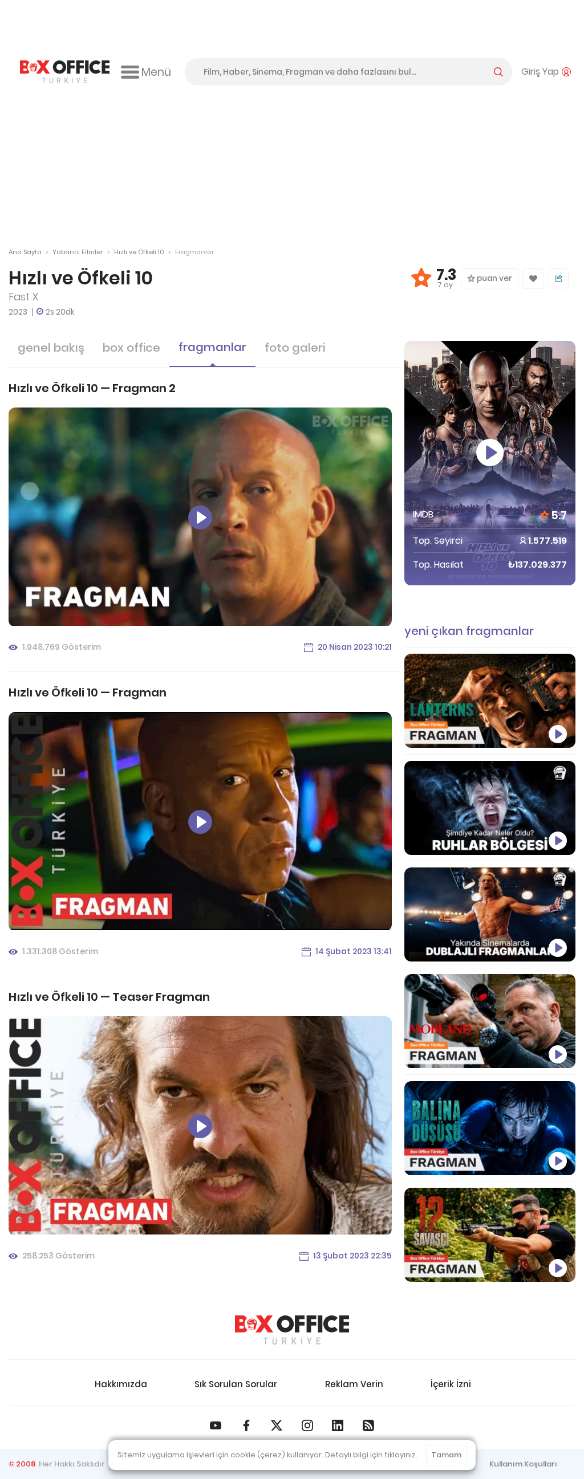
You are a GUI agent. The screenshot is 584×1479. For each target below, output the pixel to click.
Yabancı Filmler (77, 251)
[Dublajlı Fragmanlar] (489, 914)
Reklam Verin (354, 1384)
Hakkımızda (121, 1384)
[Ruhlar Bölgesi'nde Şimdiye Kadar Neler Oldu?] (489, 808)
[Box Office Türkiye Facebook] (246, 1425)
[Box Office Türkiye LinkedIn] (337, 1425)
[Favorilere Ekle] (533, 278)
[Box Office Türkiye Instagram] (307, 1425)
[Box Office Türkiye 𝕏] (276, 1425)
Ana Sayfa (25, 251)
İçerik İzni (451, 1384)
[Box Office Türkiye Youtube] (215, 1425)
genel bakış (51, 348)
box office (131, 348)
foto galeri (295, 348)
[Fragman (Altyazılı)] (489, 1128)
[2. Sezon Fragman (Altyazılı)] (489, 1021)
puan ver (493, 278)
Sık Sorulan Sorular (235, 1384)
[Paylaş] (559, 278)
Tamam (446, 1455)
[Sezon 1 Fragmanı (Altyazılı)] (489, 701)
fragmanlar (212, 347)
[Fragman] (489, 1235)
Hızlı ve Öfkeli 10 (139, 251)
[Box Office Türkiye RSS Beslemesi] (368, 1425)
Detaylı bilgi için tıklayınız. (371, 1455)
